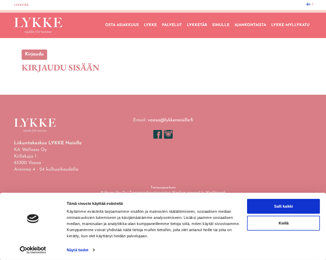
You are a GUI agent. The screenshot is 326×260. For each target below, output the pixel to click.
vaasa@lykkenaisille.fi (170, 120)
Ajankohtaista (250, 25)
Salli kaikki (283, 206)
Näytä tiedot (77, 250)
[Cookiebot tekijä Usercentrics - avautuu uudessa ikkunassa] (33, 250)
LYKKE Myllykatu (290, 25)
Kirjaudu (34, 54)
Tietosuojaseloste (163, 187)
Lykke (150, 25)
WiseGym (179, 192)
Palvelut (172, 25)
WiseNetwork (215, 192)
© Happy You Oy (114, 192)
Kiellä (284, 223)
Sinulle (220, 25)
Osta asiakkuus (122, 25)
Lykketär (21, 5)
